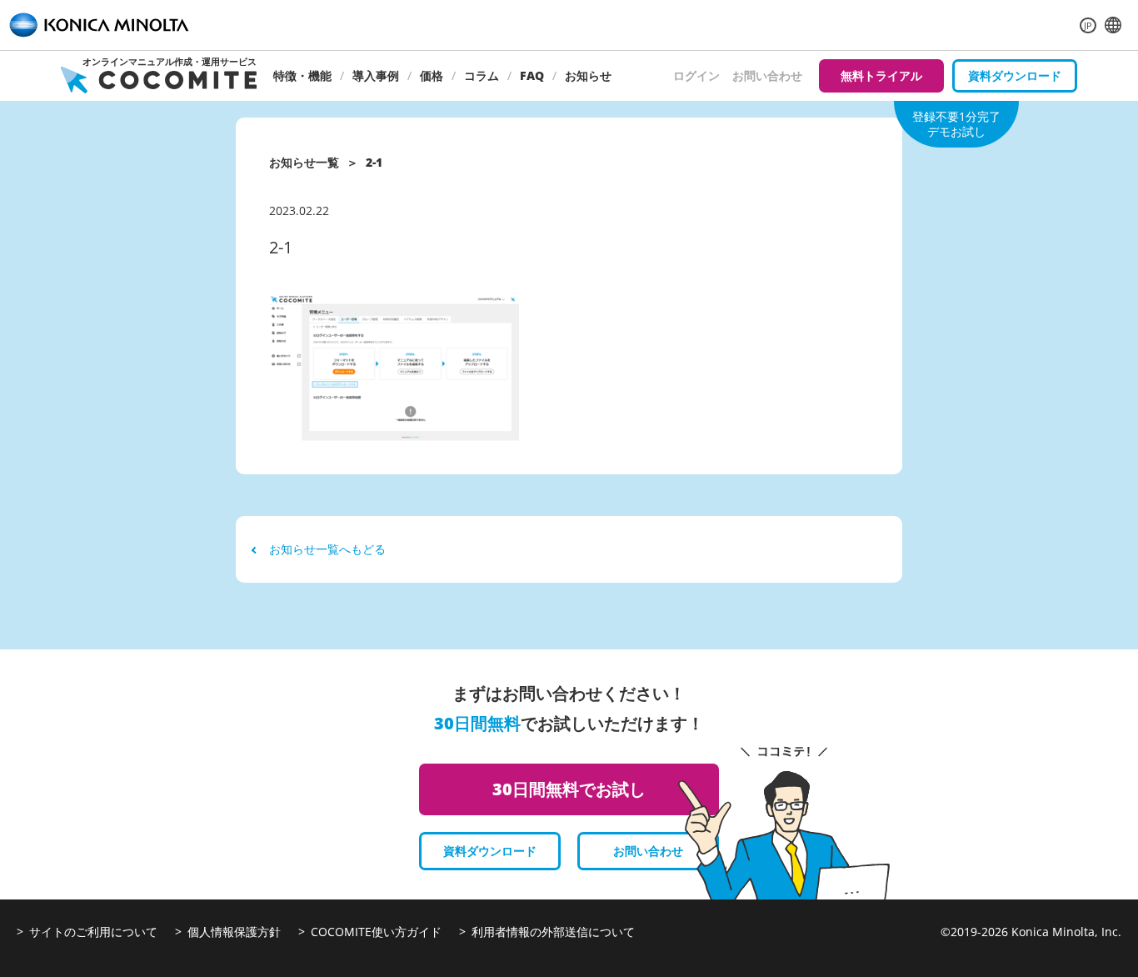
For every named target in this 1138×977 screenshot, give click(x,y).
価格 (431, 75)
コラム (481, 75)
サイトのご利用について (93, 931)
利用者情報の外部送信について (553, 931)
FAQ (532, 75)
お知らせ (588, 75)
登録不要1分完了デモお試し (956, 123)
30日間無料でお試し (569, 789)
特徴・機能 (302, 75)
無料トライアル (881, 75)
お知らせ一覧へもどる (327, 549)
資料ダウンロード (1014, 75)
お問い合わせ (767, 75)
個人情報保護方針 (234, 931)
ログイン (696, 75)
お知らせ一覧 (304, 162)
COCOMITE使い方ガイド (376, 931)
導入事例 (375, 75)
